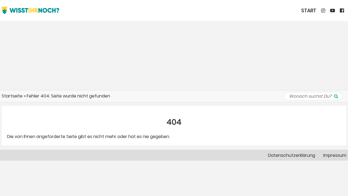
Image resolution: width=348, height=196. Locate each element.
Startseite (12, 96)
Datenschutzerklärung (291, 155)
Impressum (334, 155)
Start (308, 10)
